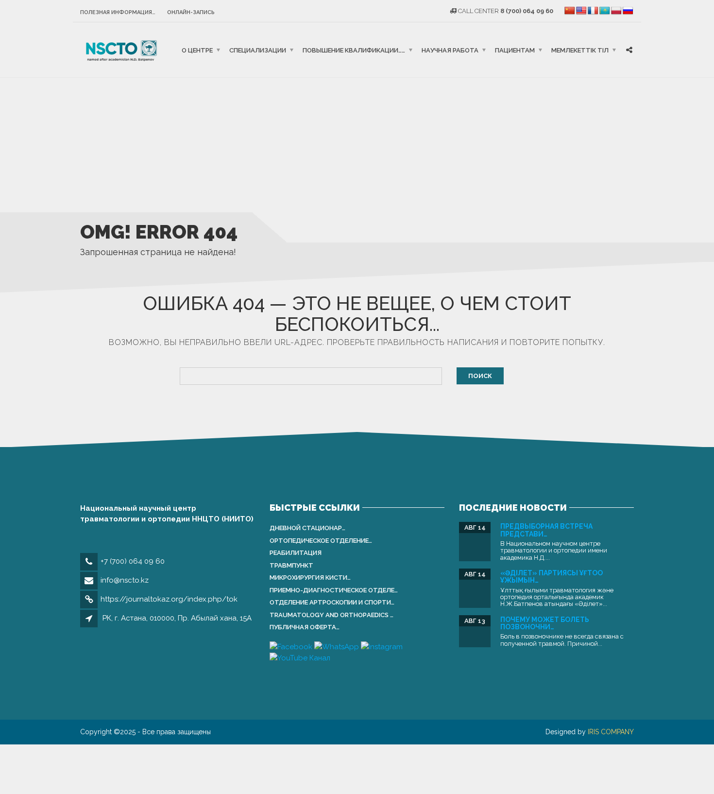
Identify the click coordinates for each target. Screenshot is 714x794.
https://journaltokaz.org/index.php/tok (169, 599)
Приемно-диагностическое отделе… (334, 590)
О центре (197, 49)
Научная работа (450, 49)
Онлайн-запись (191, 12)
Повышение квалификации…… (354, 49)
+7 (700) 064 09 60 (133, 561)
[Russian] (628, 11)
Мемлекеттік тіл (580, 49)
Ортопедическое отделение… (321, 540)
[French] (593, 11)
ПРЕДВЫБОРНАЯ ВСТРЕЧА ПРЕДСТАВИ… (546, 529)
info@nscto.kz (125, 580)
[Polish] (616, 11)
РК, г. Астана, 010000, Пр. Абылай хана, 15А (177, 618)
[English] (581, 11)
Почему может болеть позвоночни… (544, 623)
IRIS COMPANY (611, 732)
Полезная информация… (117, 12)
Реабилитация (296, 552)
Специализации (257, 49)
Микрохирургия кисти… (310, 577)
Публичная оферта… (305, 627)
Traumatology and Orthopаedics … (331, 615)
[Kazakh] (604, 11)
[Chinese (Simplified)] (569, 11)
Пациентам (515, 49)
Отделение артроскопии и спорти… (332, 602)
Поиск (480, 376)
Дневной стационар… (307, 528)
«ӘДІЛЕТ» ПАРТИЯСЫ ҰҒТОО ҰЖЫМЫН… (551, 576)
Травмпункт (291, 565)
